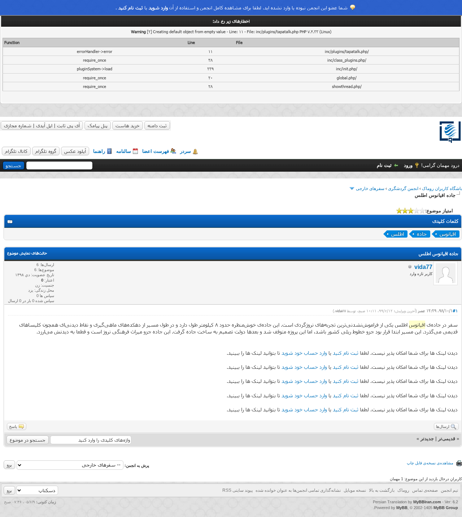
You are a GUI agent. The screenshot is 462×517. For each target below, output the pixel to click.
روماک (403, 490)
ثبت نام (384, 165)
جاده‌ (422, 234)
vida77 (423, 267)
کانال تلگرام (16, 151)
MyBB (401, 507)
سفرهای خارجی (370, 188)
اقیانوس (448, 234)
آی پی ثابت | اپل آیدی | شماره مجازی (42, 125)
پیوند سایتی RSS (237, 490)
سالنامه (123, 151)
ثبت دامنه (157, 125)
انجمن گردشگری (403, 188)
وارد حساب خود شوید (304, 353)
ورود (408, 165)
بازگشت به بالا (382, 490)
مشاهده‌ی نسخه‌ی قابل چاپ (430, 463)
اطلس (397, 234)
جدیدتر (427, 438)
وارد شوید (158, 7)
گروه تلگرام (45, 151)
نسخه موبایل (355, 490)
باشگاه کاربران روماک (442, 188)
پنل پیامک (98, 125)
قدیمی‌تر (446, 438)
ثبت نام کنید (130, 7)
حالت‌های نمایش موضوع (27, 253)
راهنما (99, 151)
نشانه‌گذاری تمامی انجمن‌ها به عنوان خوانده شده (298, 490)
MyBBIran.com (427, 502)
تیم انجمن (449, 490)
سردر (185, 151)
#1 (455, 310)
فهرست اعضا (155, 151)
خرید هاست (128, 125)
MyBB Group (445, 507)
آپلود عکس (75, 151)
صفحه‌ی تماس (425, 490)
